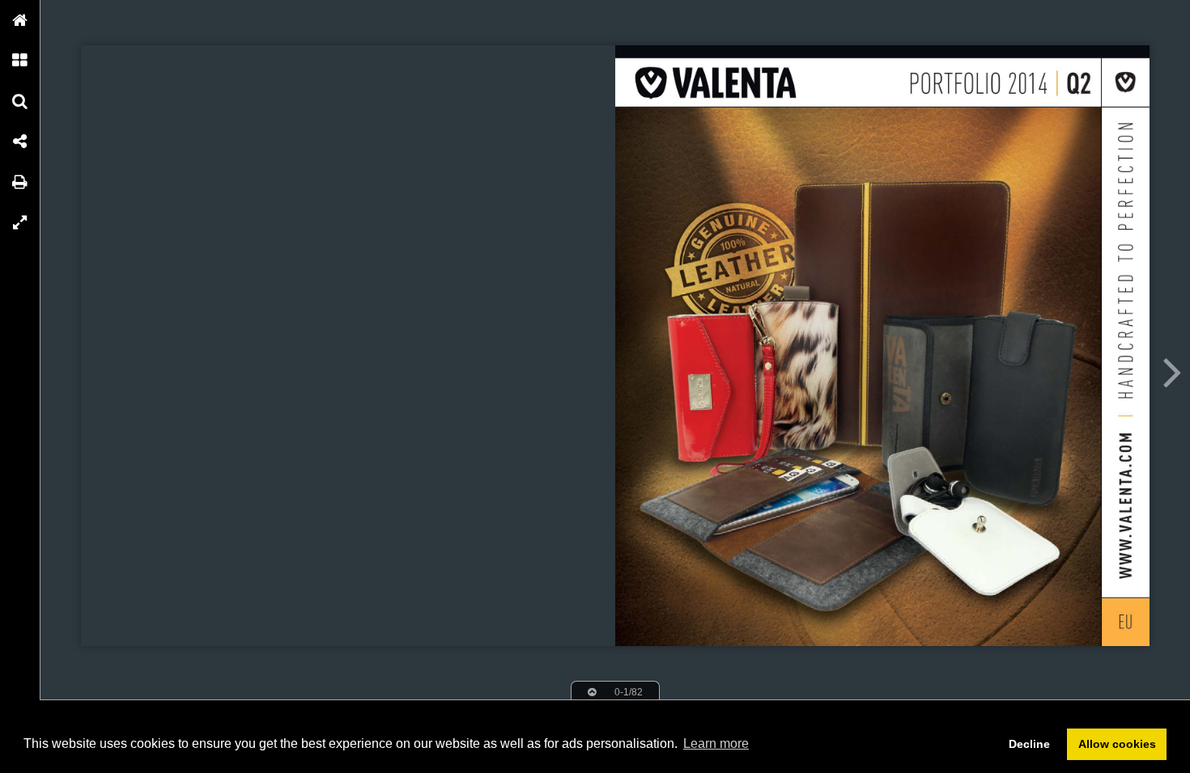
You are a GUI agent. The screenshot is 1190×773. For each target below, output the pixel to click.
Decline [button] (1029, 743)
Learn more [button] (716, 743)
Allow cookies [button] (1117, 743)
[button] (20, 20)
